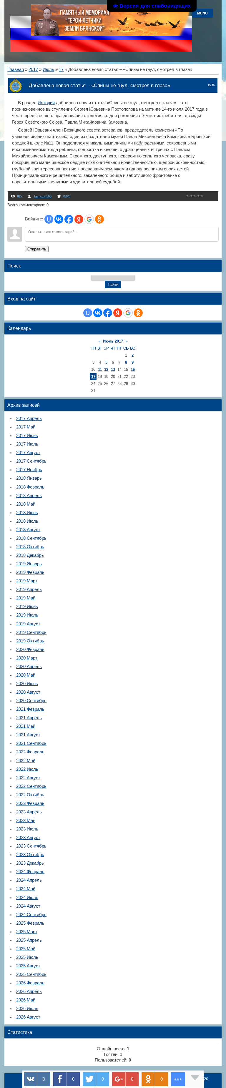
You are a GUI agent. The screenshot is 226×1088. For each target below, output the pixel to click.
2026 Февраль (30, 983)
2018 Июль (27, 521)
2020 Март (26, 658)
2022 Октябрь (30, 795)
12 (106, 369)
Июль (48, 69)
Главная (15, 69)
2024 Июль (27, 897)
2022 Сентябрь (31, 786)
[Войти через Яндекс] (78, 219)
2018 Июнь (27, 512)
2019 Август (28, 624)
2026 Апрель (29, 991)
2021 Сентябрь (31, 743)
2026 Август (28, 1017)
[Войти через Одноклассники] (99, 219)
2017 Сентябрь (31, 461)
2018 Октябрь (30, 546)
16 (133, 369)
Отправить (36, 249)
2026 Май (25, 1000)
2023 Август (28, 837)
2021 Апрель (29, 717)
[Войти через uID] (48, 219)
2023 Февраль (30, 803)
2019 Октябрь (30, 641)
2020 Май (25, 675)
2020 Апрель (29, 666)
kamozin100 (42, 196)
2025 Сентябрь (31, 974)
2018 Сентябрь (31, 538)
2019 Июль (27, 615)
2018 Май (25, 504)
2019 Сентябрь (31, 632)
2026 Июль (27, 1008)
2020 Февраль (30, 649)
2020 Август (28, 692)
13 (113, 369)
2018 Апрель (29, 495)
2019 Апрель (29, 589)
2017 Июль (27, 444)
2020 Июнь (27, 683)
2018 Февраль (30, 487)
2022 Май (25, 760)
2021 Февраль (30, 709)
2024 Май (25, 888)
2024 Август (28, 906)
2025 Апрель (29, 940)
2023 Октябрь (30, 854)
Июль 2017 (113, 341)
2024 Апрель (29, 880)
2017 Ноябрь (29, 469)
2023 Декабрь (30, 863)
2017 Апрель (29, 418)
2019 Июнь (27, 606)
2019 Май (25, 598)
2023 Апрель (29, 812)
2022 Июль (27, 769)
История (46, 102)
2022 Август (28, 777)
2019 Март (26, 581)
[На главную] (111, 34)
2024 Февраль (30, 871)
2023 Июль (27, 829)
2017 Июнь (27, 435)
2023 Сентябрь (31, 846)
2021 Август (28, 734)
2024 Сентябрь (31, 914)
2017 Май (25, 427)
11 (100, 369)
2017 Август (28, 452)
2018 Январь (29, 478)
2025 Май (25, 948)
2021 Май (25, 726)
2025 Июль (27, 957)
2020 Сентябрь (31, 700)
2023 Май (25, 820)
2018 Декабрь (30, 555)
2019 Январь (29, 564)
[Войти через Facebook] (68, 219)
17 (61, 69)
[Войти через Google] (89, 219)
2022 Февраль (30, 752)
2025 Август (28, 966)
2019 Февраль (30, 572)
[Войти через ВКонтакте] (58, 219)
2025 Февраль (30, 923)
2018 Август (28, 529)
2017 (33, 69)
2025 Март (26, 931)
